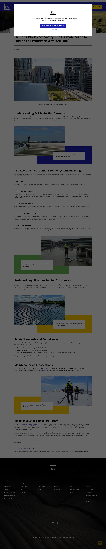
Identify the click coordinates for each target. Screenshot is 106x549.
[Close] (88, 6)
